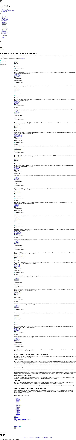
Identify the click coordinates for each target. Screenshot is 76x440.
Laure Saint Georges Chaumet (19, 256)
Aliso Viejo (18, 400)
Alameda (17, 398)
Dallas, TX (4, 25)
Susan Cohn (16, 169)
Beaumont (18, 406)
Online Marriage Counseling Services (8, 10)
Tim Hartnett (16, 280)
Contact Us (31, 437)
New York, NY (4, 29)
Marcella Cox (16, 330)
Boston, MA (4, 22)
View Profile (16, 74)
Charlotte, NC (4, 23)
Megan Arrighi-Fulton (18, 136)
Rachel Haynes (16, 113)
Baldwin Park (18, 405)
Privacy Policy (37, 437)
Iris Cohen (16, 126)
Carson (17, 415)
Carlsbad (17, 413)
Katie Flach (16, 62)
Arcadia (17, 403)
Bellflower (18, 407)
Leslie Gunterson (17, 192)
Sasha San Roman (17, 293)
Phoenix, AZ (4, 31)
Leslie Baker (16, 243)
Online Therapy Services (6, 9)
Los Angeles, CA (5, 28)
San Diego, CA (4, 33)
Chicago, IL (4, 24)
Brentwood (18, 409)
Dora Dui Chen (16, 340)
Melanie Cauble (17, 266)
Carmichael (18, 414)
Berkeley (17, 408)
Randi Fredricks (17, 89)
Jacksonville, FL (4, 27)
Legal (51, 437)
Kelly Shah (16, 206)
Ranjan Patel (16, 179)
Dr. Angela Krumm (17, 233)
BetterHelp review (5, 18)
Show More (16, 417)
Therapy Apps (4, 11)
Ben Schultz (16, 103)
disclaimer (23, 58)
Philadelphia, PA (5, 30)
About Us (25, 437)
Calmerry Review (5, 16)
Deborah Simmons (17, 159)
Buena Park (18, 410)
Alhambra (18, 399)
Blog (3, 37)
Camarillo (18, 412)
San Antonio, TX (5, 32)
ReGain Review (4, 20)
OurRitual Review (5, 19)
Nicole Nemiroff (17, 76)
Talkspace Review (5, 17)
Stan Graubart (16, 307)
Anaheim (17, 401)
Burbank (17, 411)
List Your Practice (45, 437)
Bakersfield (18, 404)
